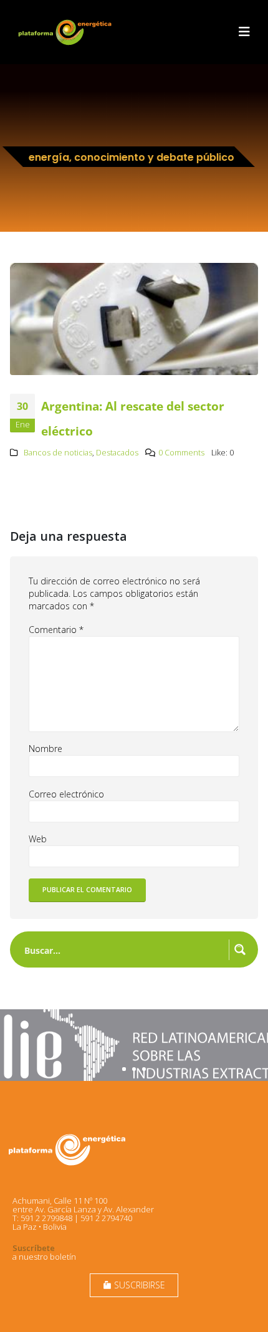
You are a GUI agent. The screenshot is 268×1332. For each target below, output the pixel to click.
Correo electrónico (66, 794)
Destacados (117, 452)
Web (38, 839)
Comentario (56, 629)
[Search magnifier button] (240, 949)
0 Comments (181, 452)
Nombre (45, 748)
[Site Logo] (66, 32)
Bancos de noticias (58, 452)
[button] (244, 31)
